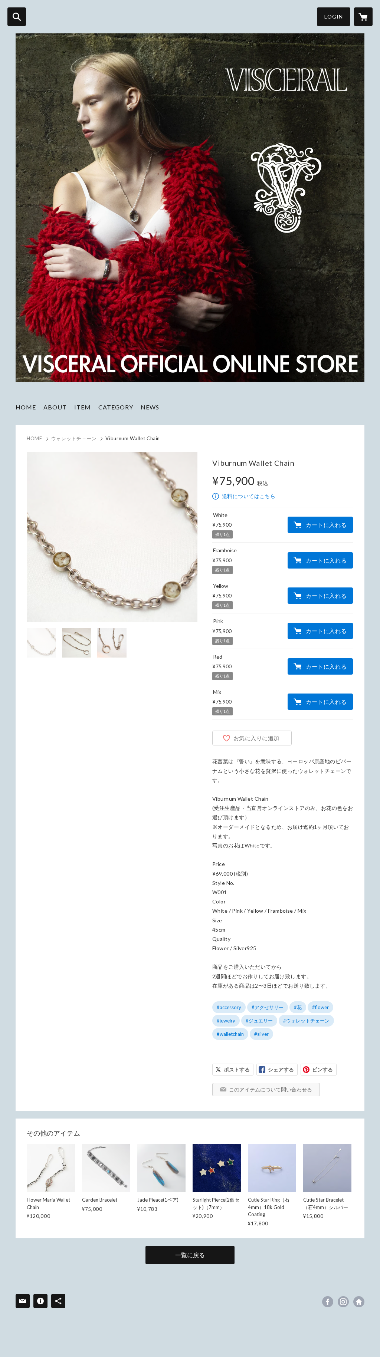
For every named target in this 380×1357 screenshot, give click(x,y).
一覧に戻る (190, 1254)
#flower (320, 1007)
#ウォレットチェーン (306, 1021)
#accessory (229, 1007)
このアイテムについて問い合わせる (270, 1089)
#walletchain (230, 1034)
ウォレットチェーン (74, 438)
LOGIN (333, 16)
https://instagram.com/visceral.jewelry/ (343, 1301)
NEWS (150, 407)
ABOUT (55, 407)
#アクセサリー (268, 1007)
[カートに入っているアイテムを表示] (363, 16)
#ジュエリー (259, 1021)
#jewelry (226, 1021)
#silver (261, 1034)
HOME (26, 407)
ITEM (82, 407)
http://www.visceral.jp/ (358, 1301)
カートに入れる (326, 524)
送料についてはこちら (248, 496)
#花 (298, 1007)
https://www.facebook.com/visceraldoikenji (327, 1301)
